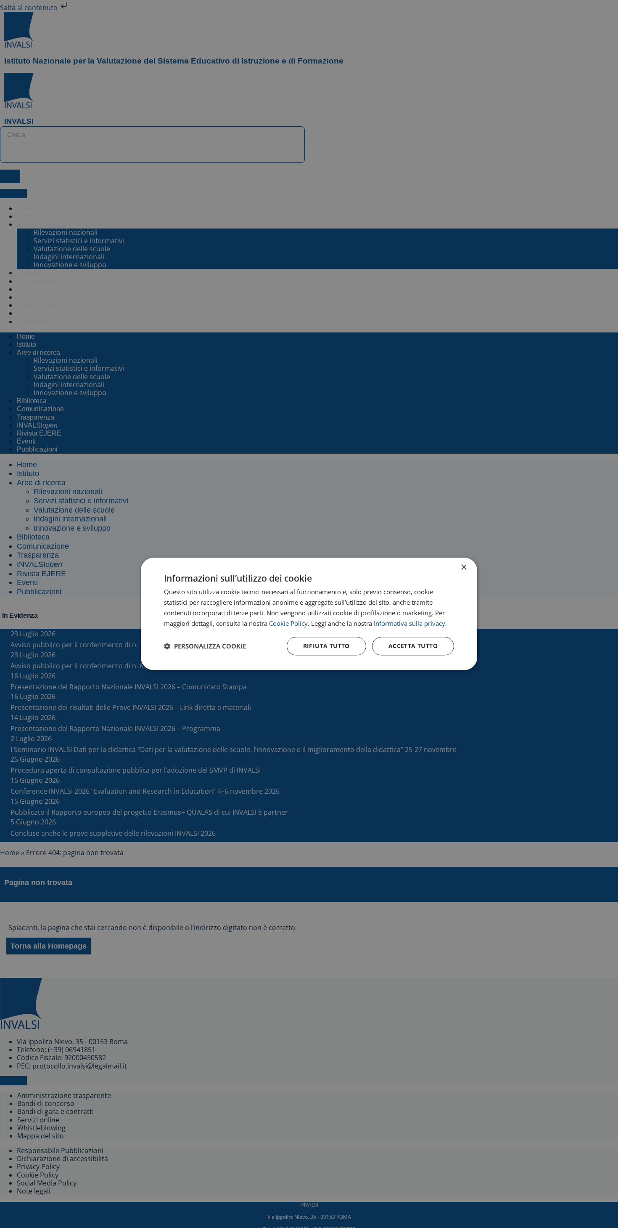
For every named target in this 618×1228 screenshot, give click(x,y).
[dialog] (309, 614)
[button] (205, 646)
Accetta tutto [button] (413, 646)
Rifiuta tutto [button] (326, 646)
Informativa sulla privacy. (410, 623)
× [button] (463, 567)
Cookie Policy (288, 623)
